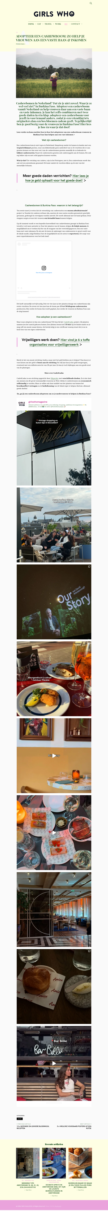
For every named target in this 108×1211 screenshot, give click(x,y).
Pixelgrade (58, 1206)
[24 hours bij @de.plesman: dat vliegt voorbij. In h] (54, 909)
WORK (58, 24)
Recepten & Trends (82, 1180)
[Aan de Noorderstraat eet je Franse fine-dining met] (54, 986)
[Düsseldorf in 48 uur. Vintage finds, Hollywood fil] (54, 448)
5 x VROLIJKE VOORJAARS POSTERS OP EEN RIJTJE (74, 1127)
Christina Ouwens (20, 44)
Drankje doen (51, 1180)
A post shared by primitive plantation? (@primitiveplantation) (44, 297)
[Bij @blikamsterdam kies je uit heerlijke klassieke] (54, 832)
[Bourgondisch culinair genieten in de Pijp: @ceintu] (54, 678)
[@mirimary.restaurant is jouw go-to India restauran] (54, 755)
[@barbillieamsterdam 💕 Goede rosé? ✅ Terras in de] (54, 1063)
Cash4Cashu (68, 322)
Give (19, 1118)
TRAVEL (48, 24)
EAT (39, 24)
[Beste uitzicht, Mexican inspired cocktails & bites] (54, 525)
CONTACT (75, 24)
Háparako (54, 378)
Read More (28, 1190)
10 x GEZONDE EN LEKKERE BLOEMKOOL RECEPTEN (33, 1127)
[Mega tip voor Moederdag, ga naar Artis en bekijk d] (54, 601)
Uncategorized (54, 1182)
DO (66, 24)
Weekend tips (29, 1180)
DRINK (31, 24)
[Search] (91, 3)
